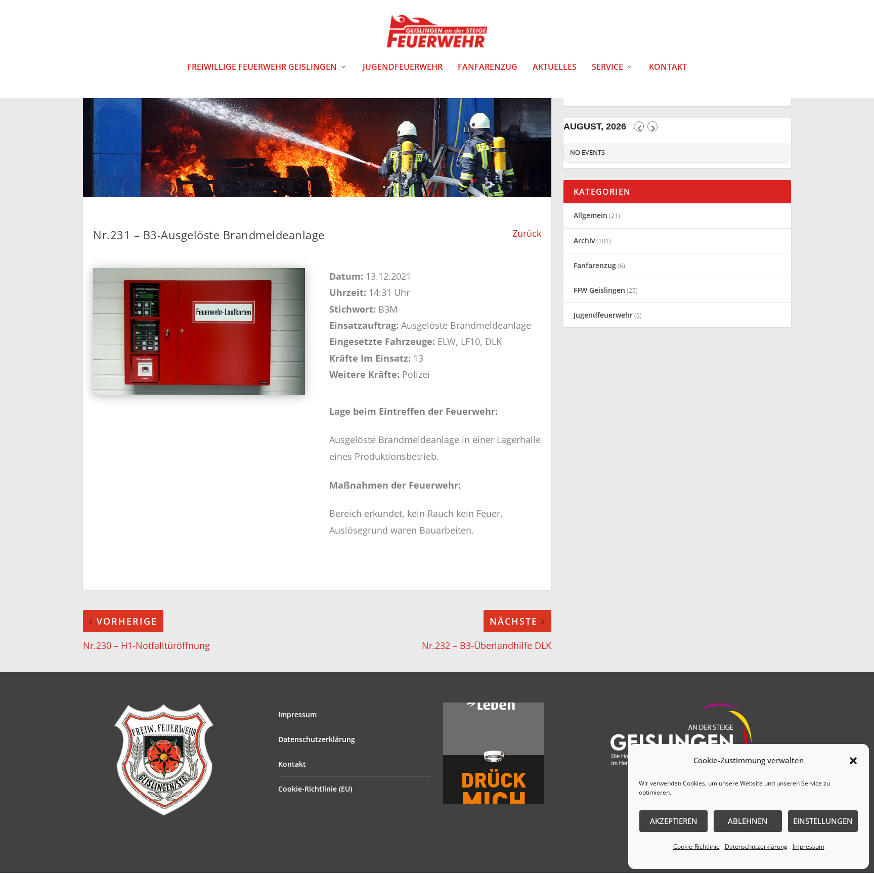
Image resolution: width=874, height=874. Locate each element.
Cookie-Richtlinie (696, 846)
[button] (853, 761)
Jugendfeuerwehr (403, 67)
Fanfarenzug (487, 67)
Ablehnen (748, 821)
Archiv (584, 240)
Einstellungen (823, 821)
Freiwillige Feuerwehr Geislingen (262, 67)
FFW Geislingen (599, 290)
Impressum (808, 846)
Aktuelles (555, 67)
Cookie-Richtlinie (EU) (315, 789)
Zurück (526, 233)
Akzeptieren (673, 821)
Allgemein (590, 215)
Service (607, 67)
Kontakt (668, 67)
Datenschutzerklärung (756, 846)
